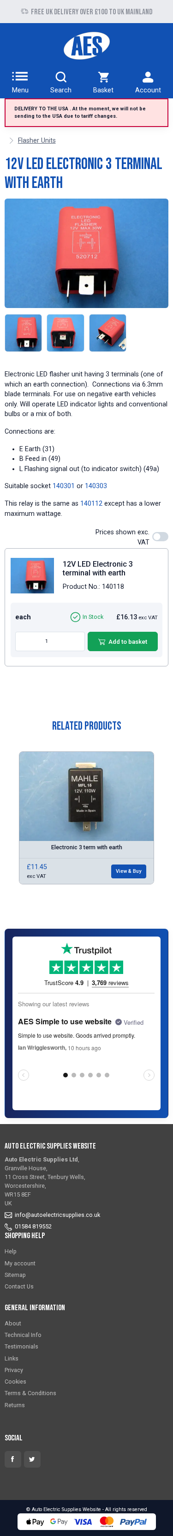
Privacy (14, 1370)
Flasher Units (37, 141)
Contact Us (19, 1286)
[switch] (160, 536)
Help (11, 1251)
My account (20, 1263)
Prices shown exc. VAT (122, 537)
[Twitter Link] (32, 1459)
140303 (96, 486)
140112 (91, 504)
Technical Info (23, 1334)
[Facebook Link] (13, 1459)
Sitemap (15, 1274)
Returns (15, 1405)
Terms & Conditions (30, 1393)
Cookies (15, 1381)
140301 (64, 486)
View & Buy (128, 871)
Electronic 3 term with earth (86, 847)
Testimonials (21, 1346)
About (13, 1323)
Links (11, 1358)
